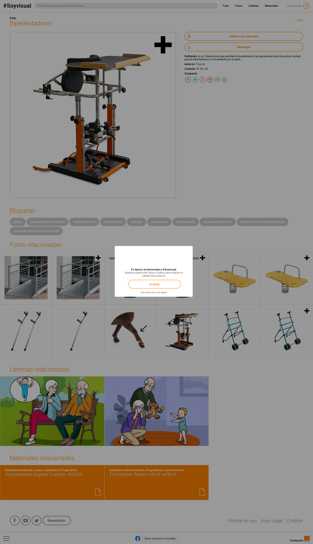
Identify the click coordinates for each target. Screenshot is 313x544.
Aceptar (154, 284)
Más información (148, 292)
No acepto (162, 292)
